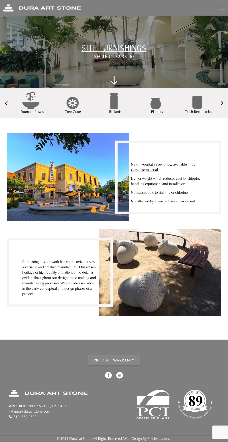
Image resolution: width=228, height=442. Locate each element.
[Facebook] (108, 375)
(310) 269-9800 (24, 417)
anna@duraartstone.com (31, 411)
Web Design (132, 438)
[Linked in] (119, 375)
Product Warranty (114, 360)
